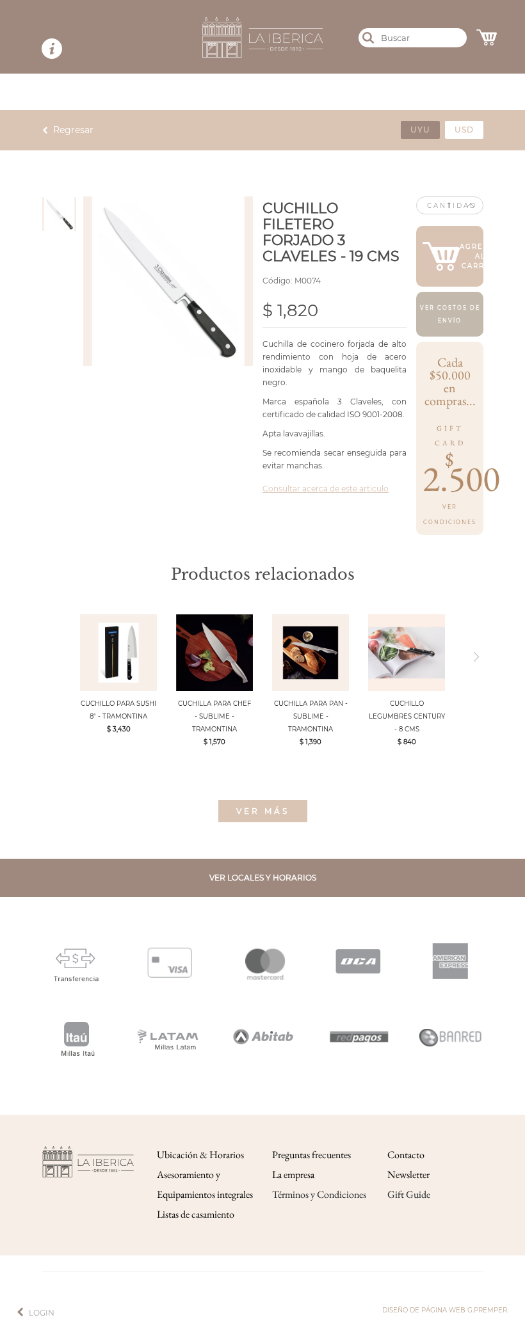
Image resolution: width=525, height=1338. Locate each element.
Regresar (73, 130)
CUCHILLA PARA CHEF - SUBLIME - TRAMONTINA (214, 716)
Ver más (262, 811)
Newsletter (408, 1174)
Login (41, 1313)
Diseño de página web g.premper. (445, 1310)
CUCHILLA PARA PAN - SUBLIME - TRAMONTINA (311, 716)
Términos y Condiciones (319, 1194)
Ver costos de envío (450, 314)
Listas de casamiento (195, 1214)
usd (464, 129)
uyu (420, 129)
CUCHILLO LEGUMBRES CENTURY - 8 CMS (407, 716)
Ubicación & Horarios (200, 1154)
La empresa (293, 1174)
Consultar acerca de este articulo (325, 488)
